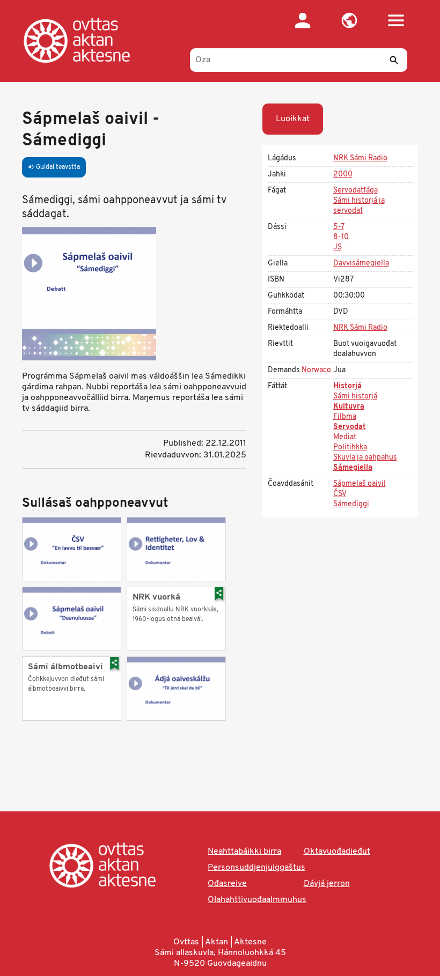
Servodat (349, 427)
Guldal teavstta (54, 167)
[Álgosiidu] (87, 40)
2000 (343, 174)
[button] (349, 20)
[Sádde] (394, 60)
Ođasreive (227, 883)
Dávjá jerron (327, 883)
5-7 (338, 227)
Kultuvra (348, 407)
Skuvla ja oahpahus (365, 458)
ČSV (340, 494)
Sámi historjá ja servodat (359, 206)
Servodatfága (355, 191)
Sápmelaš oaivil (359, 484)
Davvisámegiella (361, 263)
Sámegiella (352, 468)
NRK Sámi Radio (360, 158)
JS (337, 247)
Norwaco (316, 370)
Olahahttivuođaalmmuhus (257, 899)
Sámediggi (351, 504)
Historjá (347, 386)
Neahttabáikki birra (244, 851)
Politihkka (350, 447)
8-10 (341, 237)
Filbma (344, 417)
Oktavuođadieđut (337, 851)
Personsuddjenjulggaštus (256, 867)
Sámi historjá (355, 396)
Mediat (344, 437)
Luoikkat (293, 119)
